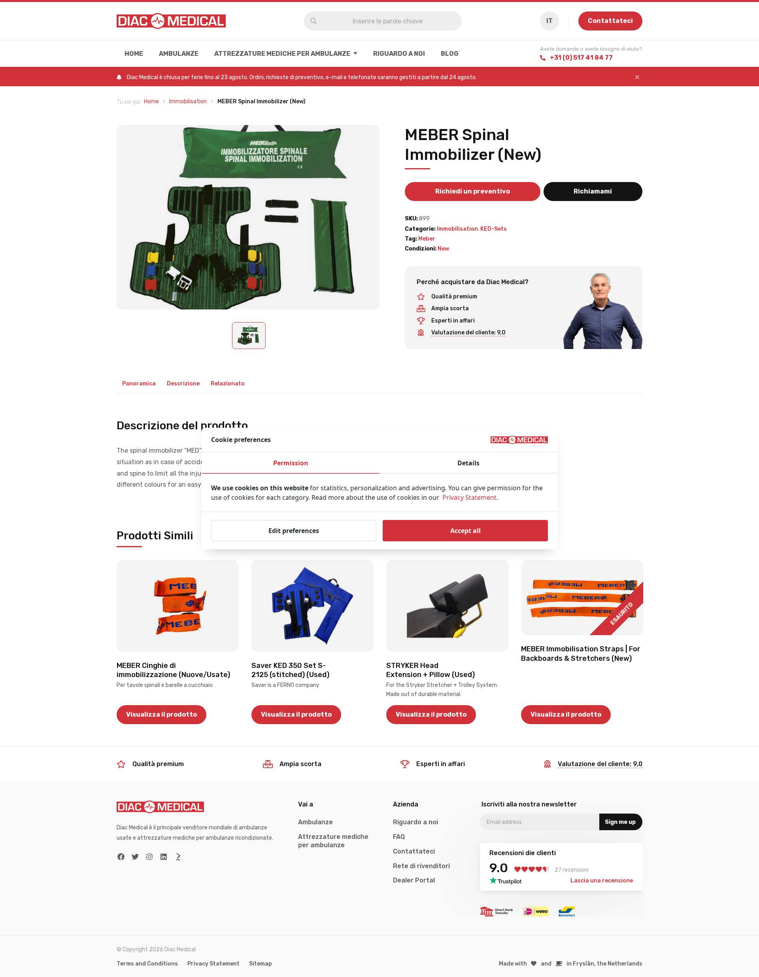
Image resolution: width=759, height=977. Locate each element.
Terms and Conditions (147, 963)
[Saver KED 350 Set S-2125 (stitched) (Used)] (312, 606)
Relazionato (228, 383)
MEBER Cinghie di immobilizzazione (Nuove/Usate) (173, 670)
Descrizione (183, 383)
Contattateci (610, 21)
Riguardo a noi (399, 53)
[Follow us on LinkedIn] (163, 856)
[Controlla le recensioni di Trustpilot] (507, 880)
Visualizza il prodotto (161, 714)
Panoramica (139, 383)
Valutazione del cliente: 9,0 (468, 332)
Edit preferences (293, 530)
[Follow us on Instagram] (149, 856)
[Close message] (637, 77)
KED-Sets (493, 229)
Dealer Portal (414, 880)
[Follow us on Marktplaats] (178, 856)
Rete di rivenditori (421, 866)
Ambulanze (178, 53)
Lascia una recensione (601, 880)
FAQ (399, 836)
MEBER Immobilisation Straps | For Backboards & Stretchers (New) (580, 653)
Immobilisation (457, 229)
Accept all (465, 530)
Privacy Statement (213, 963)
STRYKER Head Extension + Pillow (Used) (430, 670)
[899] (248, 217)
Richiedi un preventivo (472, 191)
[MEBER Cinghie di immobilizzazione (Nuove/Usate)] (178, 606)
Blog (450, 53)
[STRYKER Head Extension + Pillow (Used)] (447, 606)
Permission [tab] (290, 463)
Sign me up (620, 822)
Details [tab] (468, 463)
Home (134, 53)
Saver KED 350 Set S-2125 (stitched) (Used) (290, 670)
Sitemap (260, 963)
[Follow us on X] (135, 856)
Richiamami (593, 191)
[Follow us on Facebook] (121, 856)
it (549, 21)
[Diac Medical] (171, 21)
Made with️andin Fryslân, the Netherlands (571, 963)
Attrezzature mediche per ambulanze (282, 53)
